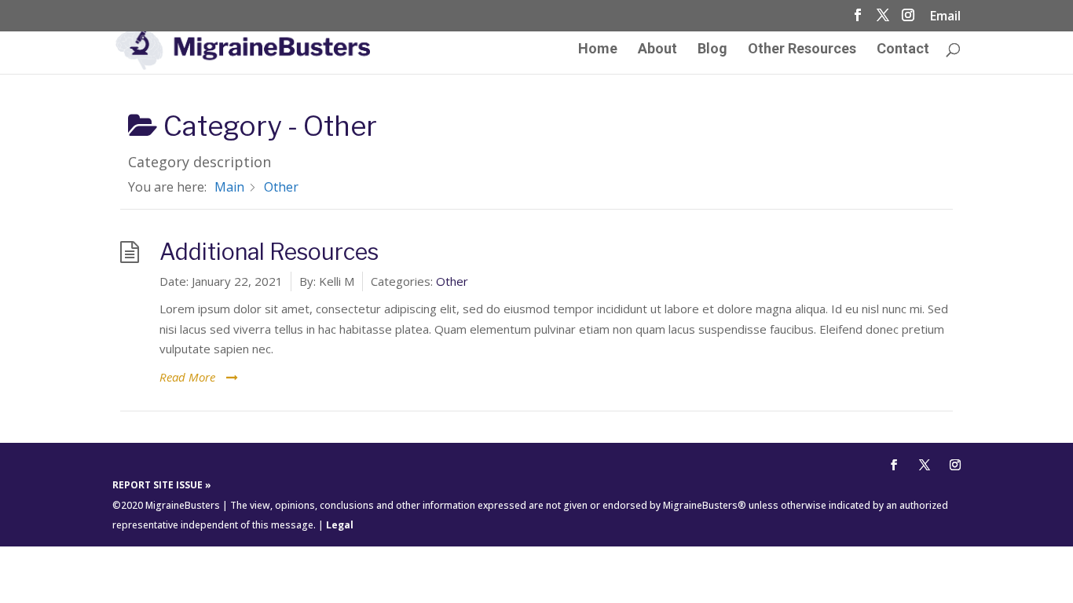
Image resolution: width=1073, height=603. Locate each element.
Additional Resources (269, 251)
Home (597, 50)
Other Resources (802, 50)
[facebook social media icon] (857, 20)
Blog (712, 50)
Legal (339, 525)
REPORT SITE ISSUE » (161, 485)
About (657, 50)
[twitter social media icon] (883, 20)
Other (452, 281)
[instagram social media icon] (908, 20)
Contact (903, 50)
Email (945, 16)
